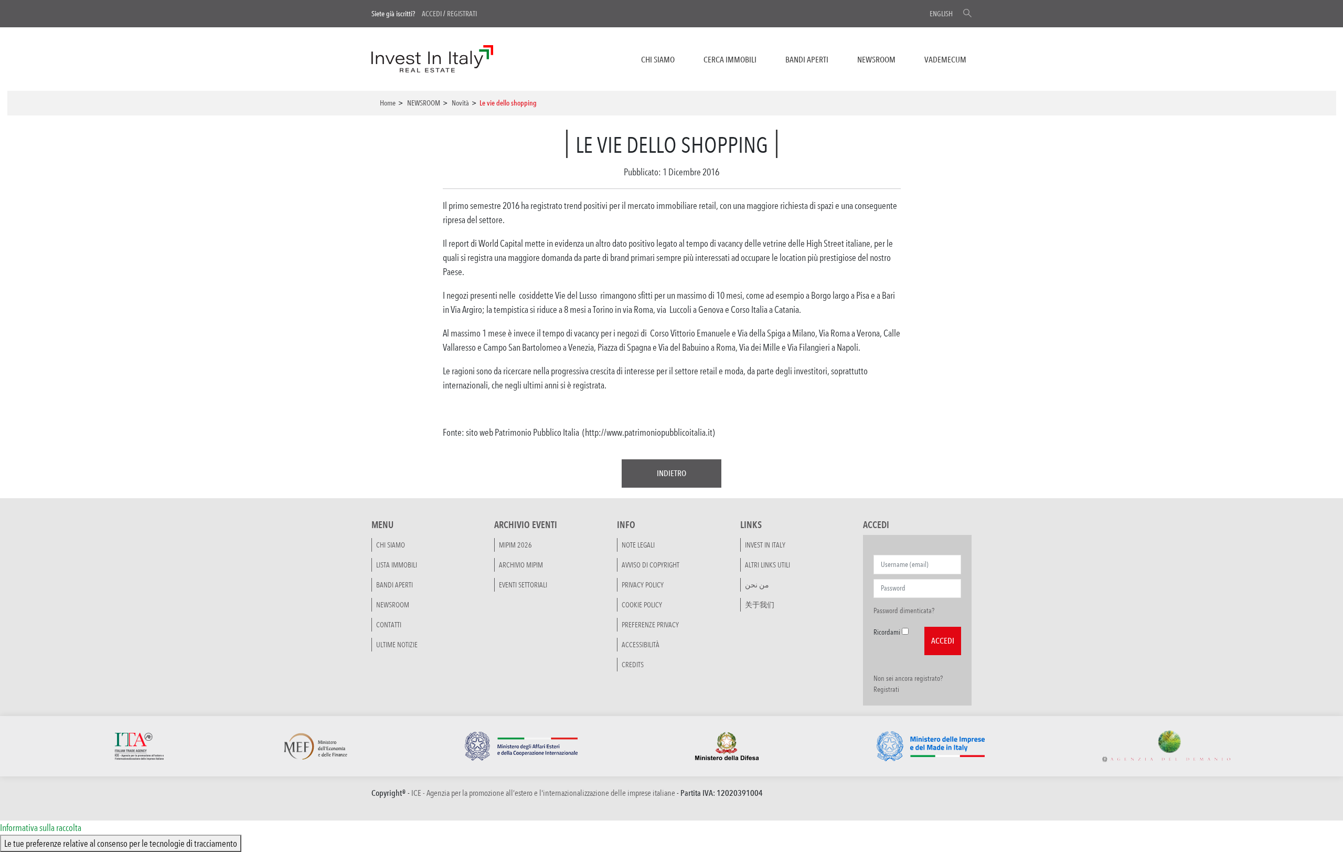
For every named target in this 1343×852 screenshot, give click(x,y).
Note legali (638, 545)
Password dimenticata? (903, 610)
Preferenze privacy (650, 624)
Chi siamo (658, 60)
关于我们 (759, 604)
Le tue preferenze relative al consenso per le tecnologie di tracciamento (120, 843)
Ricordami (886, 632)
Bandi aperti (806, 60)
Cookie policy (642, 604)
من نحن (757, 585)
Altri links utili (767, 565)
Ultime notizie (397, 644)
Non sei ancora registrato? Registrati (908, 684)
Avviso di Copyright (650, 565)
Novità (460, 103)
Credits (633, 664)
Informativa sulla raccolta (40, 827)
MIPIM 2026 (515, 545)
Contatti (388, 624)
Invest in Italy (765, 545)
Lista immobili (396, 565)
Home (388, 103)
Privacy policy (643, 585)
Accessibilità (640, 644)
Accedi (432, 13)
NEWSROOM (876, 60)
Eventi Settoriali (523, 585)
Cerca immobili (730, 60)
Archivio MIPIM (521, 565)
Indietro (671, 473)
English (941, 13)
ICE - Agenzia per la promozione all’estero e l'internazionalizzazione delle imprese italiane (543, 793)
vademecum (945, 60)
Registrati (462, 13)
